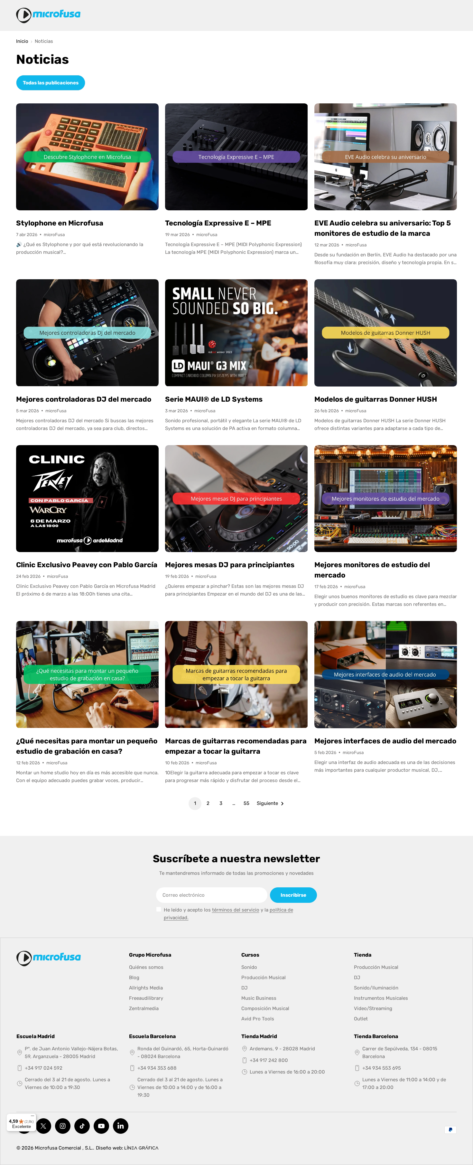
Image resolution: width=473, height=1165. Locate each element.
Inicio (22, 41)
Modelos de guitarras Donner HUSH (375, 399)
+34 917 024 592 (43, 1068)
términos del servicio (235, 910)
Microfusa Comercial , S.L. (64, 1148)
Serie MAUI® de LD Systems (214, 399)
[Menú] (32, 1117)
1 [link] (195, 803)
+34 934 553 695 (381, 1068)
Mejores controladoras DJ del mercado (83, 399)
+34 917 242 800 (269, 1060)
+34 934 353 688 (157, 1068)
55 (246, 803)
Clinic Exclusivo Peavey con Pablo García (86, 564)
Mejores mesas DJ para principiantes (229, 564)
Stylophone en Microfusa (59, 223)
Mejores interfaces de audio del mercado (385, 741)
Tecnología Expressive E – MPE (218, 223)
